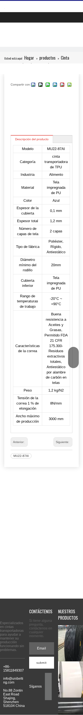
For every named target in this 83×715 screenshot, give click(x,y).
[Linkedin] (48, 683)
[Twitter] (48, 689)
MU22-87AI (21, 456)
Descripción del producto (32, 139)
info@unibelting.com (13, 680)
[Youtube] (48, 696)
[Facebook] (48, 676)
